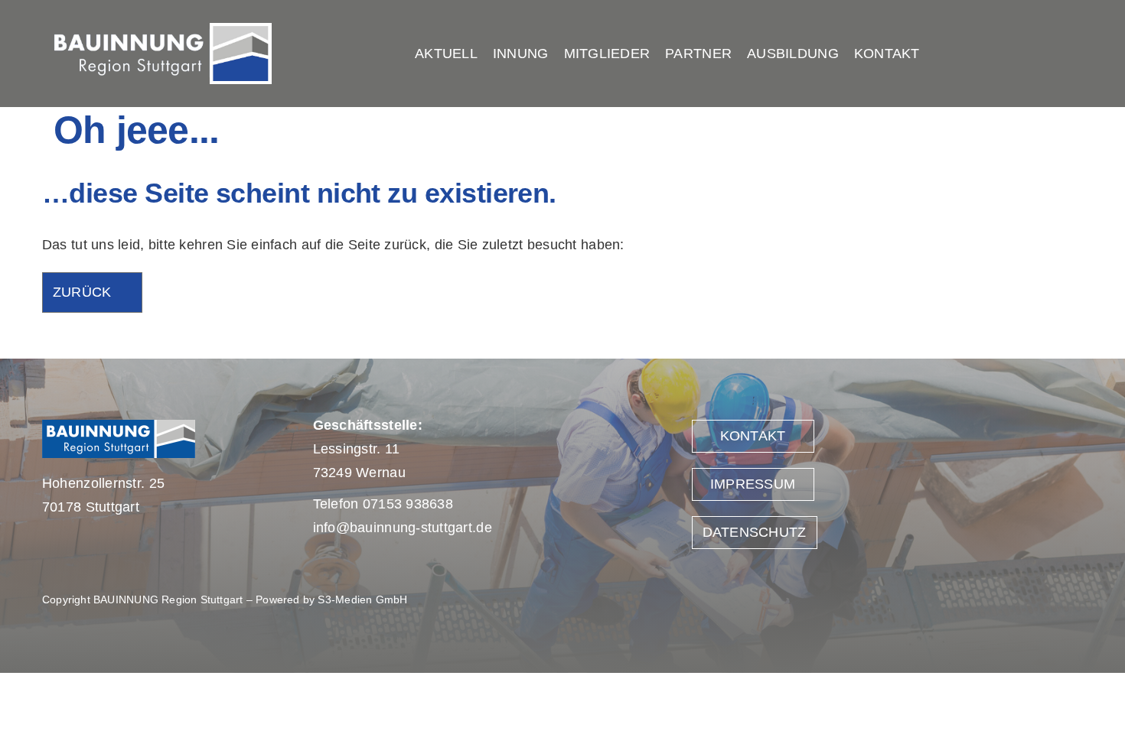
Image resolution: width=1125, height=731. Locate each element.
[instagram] (1073, 54)
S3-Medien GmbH (362, 599)
